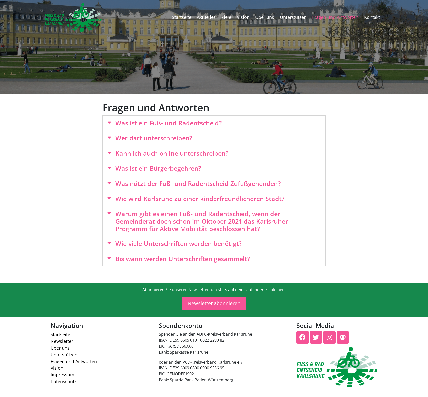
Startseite (181, 17)
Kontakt (372, 17)
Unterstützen (293, 17)
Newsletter (62, 341)
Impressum (62, 375)
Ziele (226, 17)
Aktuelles (206, 17)
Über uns (264, 17)
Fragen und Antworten (335, 17)
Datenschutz (63, 381)
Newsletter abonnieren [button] (214, 303)
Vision (243, 17)
